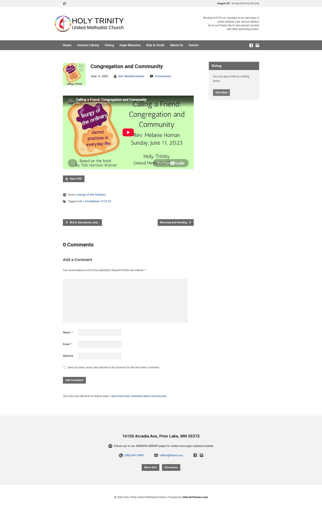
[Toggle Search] (64, 3)
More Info (150, 467)
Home (67, 45)
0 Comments (163, 76)
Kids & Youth (155, 45)
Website (68, 355)
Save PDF (75, 178)
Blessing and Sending (174, 222)
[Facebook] (251, 45)
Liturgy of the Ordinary (91, 194)
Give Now (221, 92)
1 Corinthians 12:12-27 (97, 201)
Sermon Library (88, 45)
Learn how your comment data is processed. (138, 396)
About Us (176, 45)
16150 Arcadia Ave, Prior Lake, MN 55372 (161, 436)
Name (68, 332)
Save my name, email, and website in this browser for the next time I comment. (114, 367)
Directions (171, 467)
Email (67, 344)
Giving (109, 45)
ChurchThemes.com (195, 497)
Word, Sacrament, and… (84, 222)
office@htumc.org (171, 455)
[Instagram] (257, 45)
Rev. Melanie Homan (131, 76)
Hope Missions (130, 45)
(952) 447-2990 (134, 455)
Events (193, 45)
